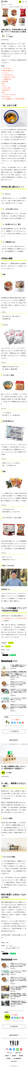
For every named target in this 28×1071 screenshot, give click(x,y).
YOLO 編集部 (14, 1014)
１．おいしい (5, 72)
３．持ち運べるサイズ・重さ (8, 77)
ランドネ (6, 6)
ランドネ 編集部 (15, 719)
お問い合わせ (18, 1052)
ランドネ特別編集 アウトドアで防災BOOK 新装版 (13, 98)
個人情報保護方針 (17, 1058)
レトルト (4, 85)
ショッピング (9, 4)
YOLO (5, 744)
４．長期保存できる (6, 79)
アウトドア (8, 646)
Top (2, 6)
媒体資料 (14, 1055)
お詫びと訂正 (14, 1061)
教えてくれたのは (6, 96)
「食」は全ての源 (6, 68)
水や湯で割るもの (6, 90)
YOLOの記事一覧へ (14, 1026)
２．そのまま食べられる (7, 74)
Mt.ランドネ (3, 4)
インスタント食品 (6, 87)
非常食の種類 (5, 81)
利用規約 (8, 1058)
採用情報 (21, 1055)
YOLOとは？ (9, 1052)
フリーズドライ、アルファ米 (8, 94)
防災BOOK (11, 642)
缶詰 (3, 83)
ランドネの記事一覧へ (14, 731)
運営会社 (7, 1055)
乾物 (3, 92)
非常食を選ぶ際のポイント (8, 70)
